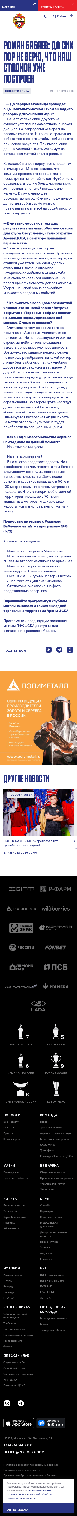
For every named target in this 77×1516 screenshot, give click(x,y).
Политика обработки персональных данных (30, 1464)
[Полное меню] (6, 17)
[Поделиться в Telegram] (59, 650)
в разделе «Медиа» (39, 631)
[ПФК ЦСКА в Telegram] (20, 1403)
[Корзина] (71, 16)
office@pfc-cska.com (23, 1452)
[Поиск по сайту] (46, 16)
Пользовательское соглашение (23, 1470)
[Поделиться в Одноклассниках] (70, 650)
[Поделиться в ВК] (48, 650)
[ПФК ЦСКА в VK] (7, 1403)
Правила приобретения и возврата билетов (30, 1475)
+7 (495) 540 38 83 (18, 1445)
